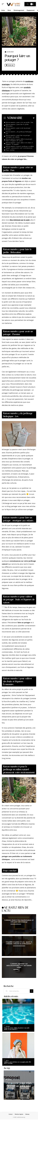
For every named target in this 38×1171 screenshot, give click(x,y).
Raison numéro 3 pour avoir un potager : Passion (18, 129)
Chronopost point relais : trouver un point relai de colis (19, 1086)
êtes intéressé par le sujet (20, 220)
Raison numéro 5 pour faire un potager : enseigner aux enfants (18, 136)
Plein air (10, 65)
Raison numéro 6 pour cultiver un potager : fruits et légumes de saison (19, 140)
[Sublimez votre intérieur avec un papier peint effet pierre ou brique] (18, 1045)
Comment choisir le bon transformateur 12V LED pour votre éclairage (19, 921)
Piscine (8, 1026)
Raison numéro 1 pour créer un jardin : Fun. (19, 122)
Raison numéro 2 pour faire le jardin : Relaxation (17, 125)
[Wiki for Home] (13, 4)
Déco (7, 1060)
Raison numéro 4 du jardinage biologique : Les (19, 132)
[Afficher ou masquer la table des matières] (28, 118)
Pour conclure (10, 150)
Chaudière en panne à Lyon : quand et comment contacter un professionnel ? (19, 943)
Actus (10, 1079)
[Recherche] (27, 4)
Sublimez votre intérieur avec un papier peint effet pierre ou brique (17, 1062)
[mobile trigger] (3, 4)
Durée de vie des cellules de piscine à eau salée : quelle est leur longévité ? (17, 1028)
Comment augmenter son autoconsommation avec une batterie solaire (19, 965)
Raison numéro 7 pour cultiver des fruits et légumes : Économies (19, 143)
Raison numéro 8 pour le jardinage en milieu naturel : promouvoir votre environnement (20, 147)
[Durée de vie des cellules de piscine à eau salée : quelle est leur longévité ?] (18, 1011)
